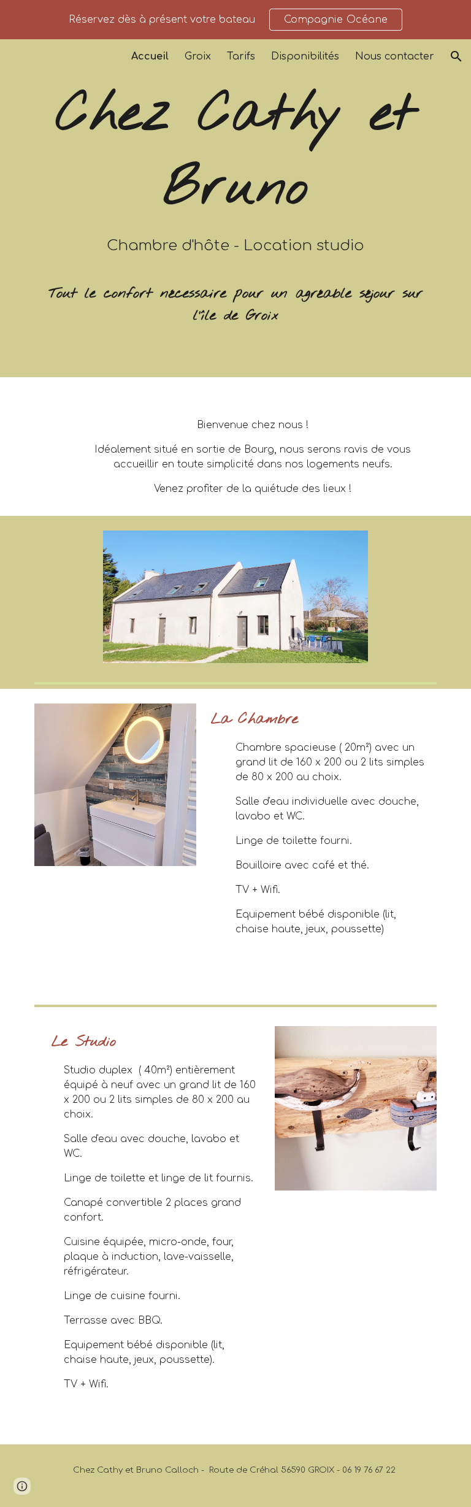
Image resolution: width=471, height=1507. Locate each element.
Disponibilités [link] (305, 56)
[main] (235, 208)
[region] (235, 19)
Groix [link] (198, 56)
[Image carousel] (115, 785)
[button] (456, 56)
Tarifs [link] (241, 56)
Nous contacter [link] (394, 56)
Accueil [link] (150, 56)
